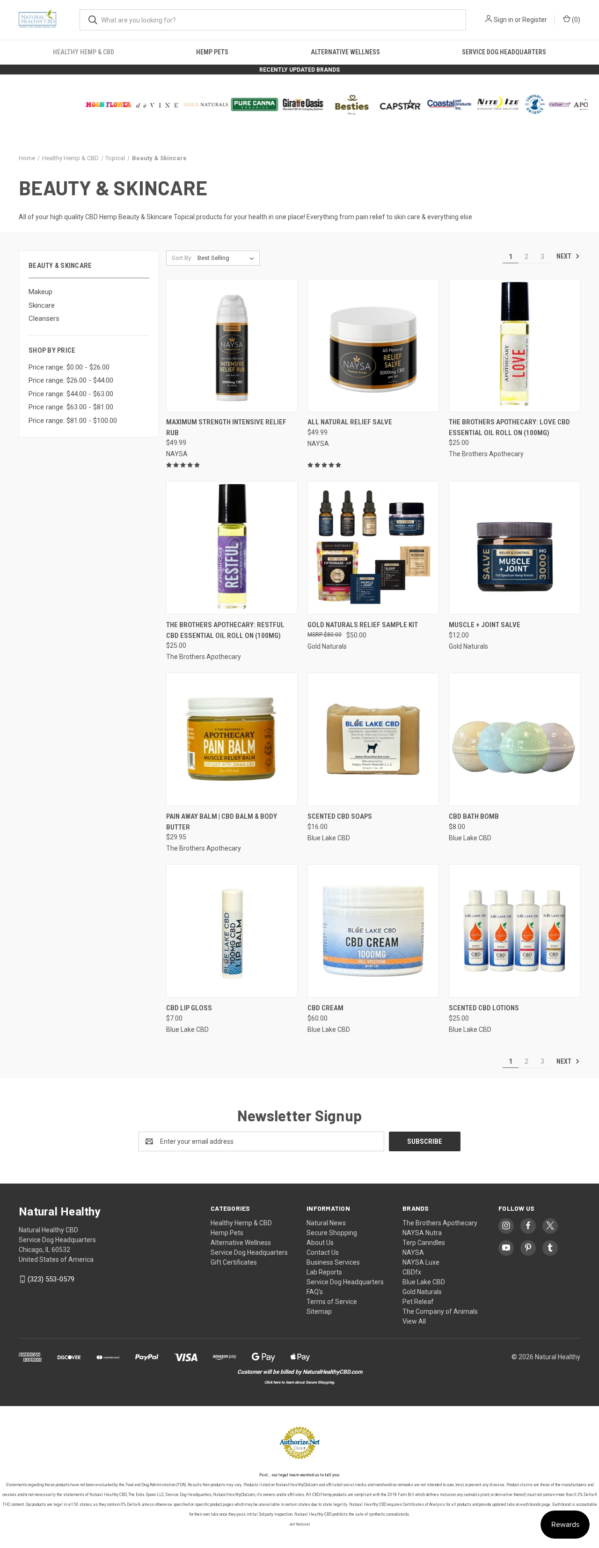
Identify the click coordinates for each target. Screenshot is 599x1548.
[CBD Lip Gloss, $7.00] (232, 931)
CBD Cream (325, 1008)
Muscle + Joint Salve (484, 625)
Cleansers (44, 318)
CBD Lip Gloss (189, 1008)
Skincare (42, 305)
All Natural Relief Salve (349, 422)
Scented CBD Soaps (339, 816)
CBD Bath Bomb (474, 816)
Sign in (503, 19)
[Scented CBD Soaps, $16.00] (373, 739)
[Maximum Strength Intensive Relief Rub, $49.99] (232, 345)
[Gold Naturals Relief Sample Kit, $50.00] (373, 548)
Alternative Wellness (345, 52)
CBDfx (411, 1272)
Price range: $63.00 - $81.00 (71, 407)
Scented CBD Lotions (484, 1008)
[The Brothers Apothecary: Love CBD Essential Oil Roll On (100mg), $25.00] (514, 345)
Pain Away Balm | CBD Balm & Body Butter (221, 821)
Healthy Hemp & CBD (83, 52)
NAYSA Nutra (422, 1233)
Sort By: (182, 257)
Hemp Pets (212, 52)
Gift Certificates (234, 1262)
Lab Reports (324, 1272)
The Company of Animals (440, 1311)
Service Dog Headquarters (504, 52)
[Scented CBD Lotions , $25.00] (514, 931)
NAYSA (413, 1252)
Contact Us (323, 1252)
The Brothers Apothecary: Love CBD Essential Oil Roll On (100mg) (509, 427)
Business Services (333, 1262)
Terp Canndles (423, 1242)
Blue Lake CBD (423, 1282)
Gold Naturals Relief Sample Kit (362, 625)
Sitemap (319, 1311)
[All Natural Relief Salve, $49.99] (373, 345)
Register (534, 19)
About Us (320, 1242)
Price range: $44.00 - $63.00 (71, 394)
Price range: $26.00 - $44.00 (71, 380)
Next (564, 256)
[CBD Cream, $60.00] (373, 931)
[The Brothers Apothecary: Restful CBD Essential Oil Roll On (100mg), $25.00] (232, 548)
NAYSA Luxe (420, 1262)
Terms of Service (332, 1301)
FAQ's (315, 1292)
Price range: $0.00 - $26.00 (69, 367)
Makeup (40, 292)
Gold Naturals (422, 1292)
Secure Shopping (332, 1233)
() (575, 19)
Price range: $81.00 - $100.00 (73, 420)
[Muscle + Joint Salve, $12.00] (514, 548)
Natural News (326, 1223)
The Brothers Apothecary (439, 1223)
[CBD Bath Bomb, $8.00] (514, 739)
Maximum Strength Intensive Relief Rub (226, 427)
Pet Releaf (418, 1301)
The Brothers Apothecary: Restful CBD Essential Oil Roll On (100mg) (225, 630)
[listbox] (227, 258)
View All (414, 1321)
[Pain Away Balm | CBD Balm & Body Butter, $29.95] (232, 739)
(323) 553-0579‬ (51, 1279)
